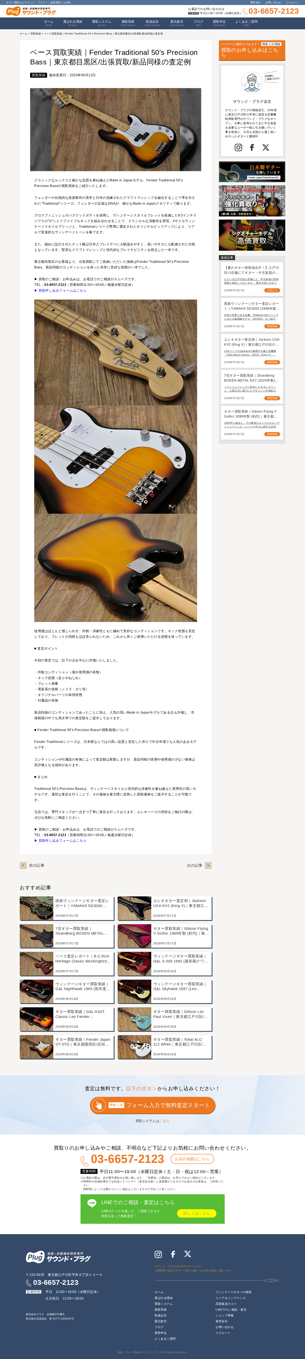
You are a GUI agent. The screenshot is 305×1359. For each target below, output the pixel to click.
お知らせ (272, 290)
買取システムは (152, 1121)
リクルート (292, 2)
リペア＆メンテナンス (231, 1298)
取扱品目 (161, 1315)
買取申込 (219, 23)
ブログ (198, 23)
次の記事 (194, 865)
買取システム (101, 23)
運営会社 (255, 2)
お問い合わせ (273, 2)
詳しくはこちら (196, 1213)
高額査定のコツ (226, 1303)
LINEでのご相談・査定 (231, 1309)
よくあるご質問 (246, 23)
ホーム (49, 23)
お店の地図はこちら (192, 1159)
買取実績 (128, 23)
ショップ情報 (225, 1315)
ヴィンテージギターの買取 (234, 1292)
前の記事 (36, 865)
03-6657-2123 (274, 11)
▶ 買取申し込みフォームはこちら (60, 290)
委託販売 (177, 23)
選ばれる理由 (73, 23)
